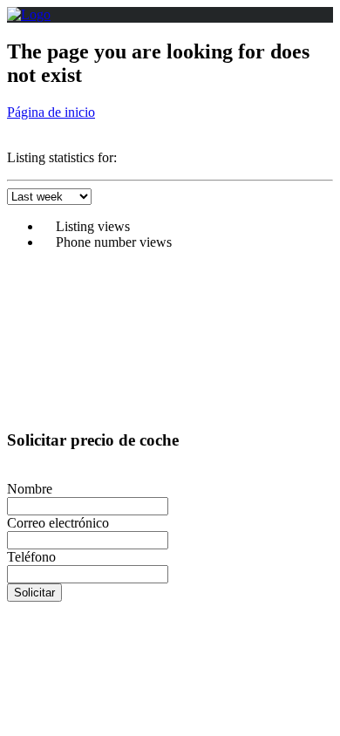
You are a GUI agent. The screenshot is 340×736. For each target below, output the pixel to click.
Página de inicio (51, 112)
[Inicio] (29, 14)
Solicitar (34, 592)
